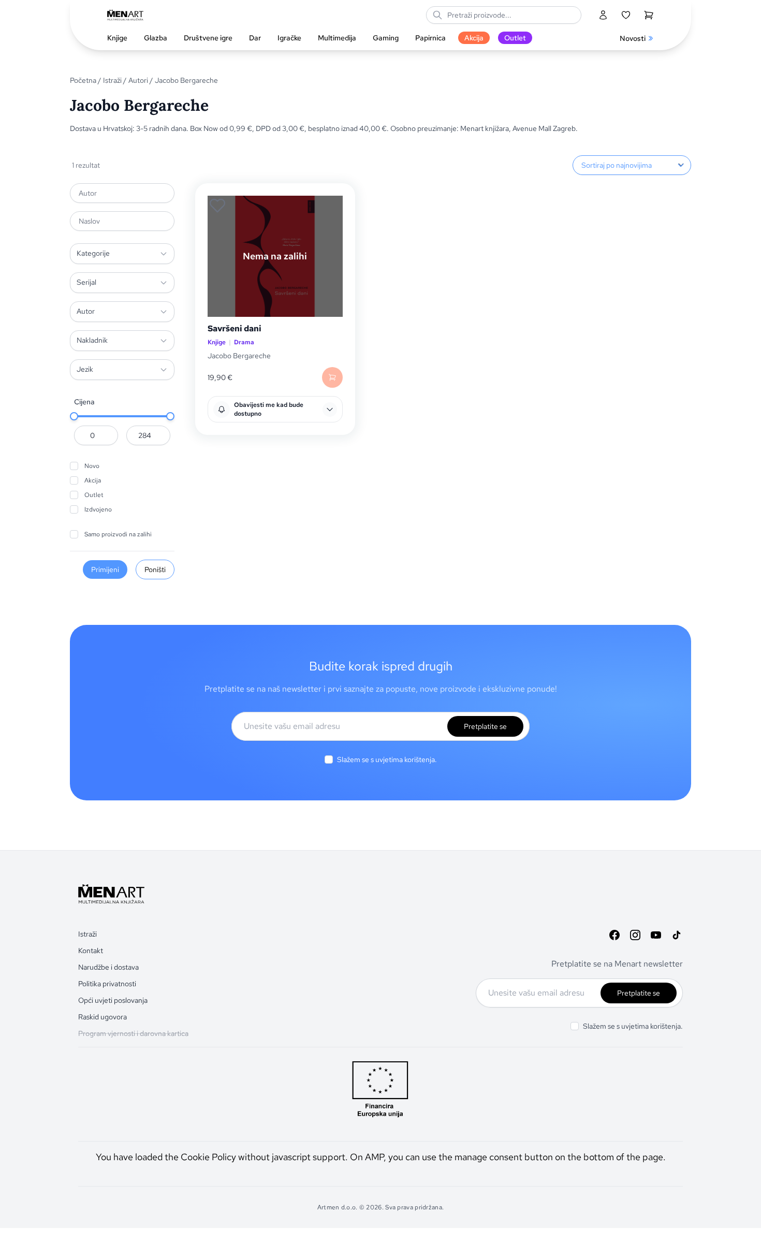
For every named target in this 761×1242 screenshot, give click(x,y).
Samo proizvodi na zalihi (118, 534)
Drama (244, 342)
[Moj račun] (603, 15)
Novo (91, 466)
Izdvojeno (98, 509)
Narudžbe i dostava (108, 967)
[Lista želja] (626, 15)
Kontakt (90, 950)
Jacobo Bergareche (239, 355)
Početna (83, 80)
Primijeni (105, 569)
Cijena (84, 401)
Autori (138, 80)
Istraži (112, 80)
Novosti (633, 38)
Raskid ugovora (102, 1016)
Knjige (217, 342)
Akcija (92, 480)
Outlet (94, 495)
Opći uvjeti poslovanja (113, 1000)
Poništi (155, 569)
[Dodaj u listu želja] (217, 206)
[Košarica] (648, 15)
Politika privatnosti (107, 983)
